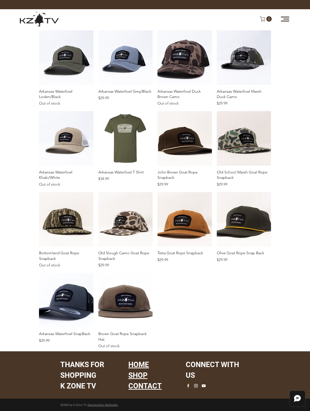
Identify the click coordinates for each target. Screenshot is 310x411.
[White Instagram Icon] (196, 385)
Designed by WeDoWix (103, 405)
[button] (285, 19)
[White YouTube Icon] (203, 385)
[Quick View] (66, 57)
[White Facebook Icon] (188, 385)
